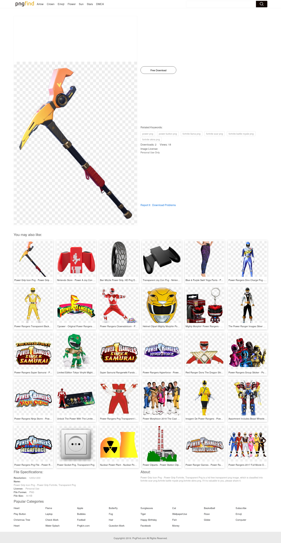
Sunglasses (146, 508)
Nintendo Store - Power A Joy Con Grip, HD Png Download (87, 280)
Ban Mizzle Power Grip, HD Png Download (122, 280)
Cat (174, 508)
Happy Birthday (148, 519)
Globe (207, 519)
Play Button (20, 514)
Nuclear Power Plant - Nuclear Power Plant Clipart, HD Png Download (136, 464)
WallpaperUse (179, 514)
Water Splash (52, 525)
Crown (50, 4)
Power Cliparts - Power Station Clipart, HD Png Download (172, 464)
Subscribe (241, 508)
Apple (80, 508)
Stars (90, 4)
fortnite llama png (192, 133)
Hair (111, 519)
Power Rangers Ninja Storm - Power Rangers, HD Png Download (47, 418)
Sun (81, 4)
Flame (48, 508)
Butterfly (113, 508)
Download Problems (164, 205)
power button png (168, 133)
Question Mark (117, 525)
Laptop (49, 514)
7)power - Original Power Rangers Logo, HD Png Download (87, 326)
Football (81, 519)
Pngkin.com (83, 525)
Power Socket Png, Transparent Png (75, 464)
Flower (72, 4)
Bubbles (81, 514)
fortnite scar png (214, 133)
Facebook (145, 525)
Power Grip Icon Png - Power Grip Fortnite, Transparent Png (45, 280)
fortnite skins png (151, 139)
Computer (241, 519)
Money (176, 525)
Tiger (143, 514)
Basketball (209, 508)
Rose (207, 514)
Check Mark (52, 519)
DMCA (100, 4)
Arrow (40, 4)
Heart (17, 508)
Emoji (61, 4)
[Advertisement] (75, 39)
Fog (111, 514)
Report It (145, 205)
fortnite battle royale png (241, 133)
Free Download (158, 70)
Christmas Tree (22, 519)
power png (147, 133)
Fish (174, 519)
